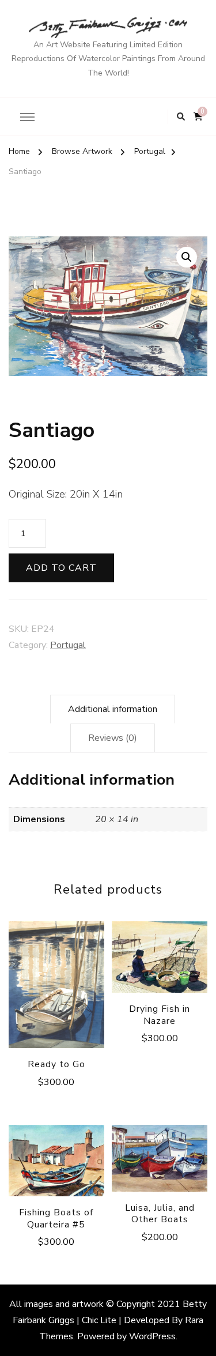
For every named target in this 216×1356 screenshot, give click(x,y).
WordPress (152, 1336)
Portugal (68, 645)
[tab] (112, 709)
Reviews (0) (112, 738)
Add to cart (61, 568)
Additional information (112, 709)
